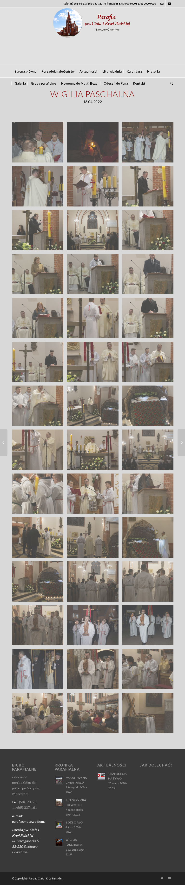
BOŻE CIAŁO (74, 822)
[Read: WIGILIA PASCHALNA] (59, 842)
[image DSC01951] (39, 364)
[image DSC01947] (149, 320)
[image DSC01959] (94, 364)
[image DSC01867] (94, 232)
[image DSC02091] (94, 539)
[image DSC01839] (39, 232)
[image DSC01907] (149, 276)
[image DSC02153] (94, 627)
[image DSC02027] (39, 495)
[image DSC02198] (39, 715)
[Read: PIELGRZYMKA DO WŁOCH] (59, 802)
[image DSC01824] (149, 188)
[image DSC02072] (39, 539)
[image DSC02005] (149, 452)
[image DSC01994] (94, 452)
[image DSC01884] (39, 276)
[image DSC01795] (94, 144)
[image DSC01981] (149, 408)
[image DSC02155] (149, 627)
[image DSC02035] (94, 495)
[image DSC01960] (149, 364)
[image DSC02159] (39, 671)
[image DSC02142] (149, 583)
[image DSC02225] (149, 715)
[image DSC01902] (94, 276)
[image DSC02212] (94, 715)
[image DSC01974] (94, 408)
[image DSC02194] (149, 671)
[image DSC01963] (39, 408)
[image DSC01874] (149, 232)
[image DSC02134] (39, 583)
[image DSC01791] (39, 144)
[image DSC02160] (94, 671)
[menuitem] (25, 71)
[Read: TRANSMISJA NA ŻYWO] (101, 776)
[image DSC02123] (149, 539)
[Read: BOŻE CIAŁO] (59, 825)
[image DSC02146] (39, 627)
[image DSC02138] (94, 583)
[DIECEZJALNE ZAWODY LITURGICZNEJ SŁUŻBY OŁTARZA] (181, 442)
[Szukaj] (170, 83)
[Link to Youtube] (169, 3)
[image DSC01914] (39, 320)
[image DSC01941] (94, 320)
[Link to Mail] (162, 3)
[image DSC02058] (149, 495)
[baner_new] (92, 36)
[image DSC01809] (39, 188)
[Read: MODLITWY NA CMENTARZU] (59, 780)
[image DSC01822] (94, 188)
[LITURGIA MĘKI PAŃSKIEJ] (3, 442)
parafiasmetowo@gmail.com (33, 821)
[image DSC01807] (149, 144)
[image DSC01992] (39, 452)
